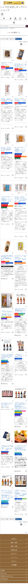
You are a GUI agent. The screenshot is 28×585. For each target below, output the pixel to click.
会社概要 (14, 565)
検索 (27, 26)
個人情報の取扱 (4, 579)
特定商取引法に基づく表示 (7, 576)
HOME (1, 28)
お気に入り (20, 19)
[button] (26, 44)
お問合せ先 (14, 550)
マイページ (25, 19)
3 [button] (24, 44)
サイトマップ (4, 581)
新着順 (7, 38)
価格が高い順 (12, 38)
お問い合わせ (4, 573)
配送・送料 (14, 542)
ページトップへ (26, 533)
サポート (14, 561)
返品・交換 (14, 546)
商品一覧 (15, 19)
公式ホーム (10, 19)
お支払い (14, 538)
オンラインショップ (4, 19)
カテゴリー (14, 553)
